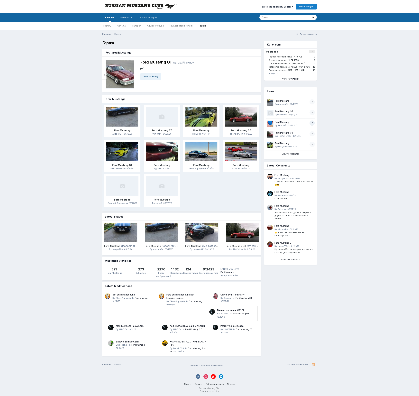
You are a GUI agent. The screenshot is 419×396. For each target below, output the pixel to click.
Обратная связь (215, 384)
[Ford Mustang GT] (121, 74)
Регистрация (306, 6)
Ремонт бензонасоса (232, 326)
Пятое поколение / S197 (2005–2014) (292, 70)
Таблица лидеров (147, 17)
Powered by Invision (209, 391)
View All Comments (290, 259)
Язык (187, 384)
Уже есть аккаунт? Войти (277, 6)
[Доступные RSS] (313, 364)
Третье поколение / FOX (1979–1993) (292, 63)
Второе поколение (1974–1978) (292, 60)
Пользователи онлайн (181, 25)
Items (302, 17)
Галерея (136, 25)
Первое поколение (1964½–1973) (292, 56)
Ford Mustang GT (156, 62)
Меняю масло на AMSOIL (231, 310)
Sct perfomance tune (123, 294)
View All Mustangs (290, 154)
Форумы (107, 25)
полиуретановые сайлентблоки (187, 326)
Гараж (202, 25)
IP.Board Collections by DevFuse (206, 365)
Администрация (155, 25)
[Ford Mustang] (122, 117)
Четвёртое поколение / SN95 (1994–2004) (292, 67)
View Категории (290, 78)
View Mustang (150, 76)
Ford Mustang (122, 130)
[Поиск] (313, 17)
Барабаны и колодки (127, 341)
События (122, 25)
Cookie (231, 384)
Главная (109, 17)
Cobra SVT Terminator (232, 294)
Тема (198, 384)
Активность (126, 17)
